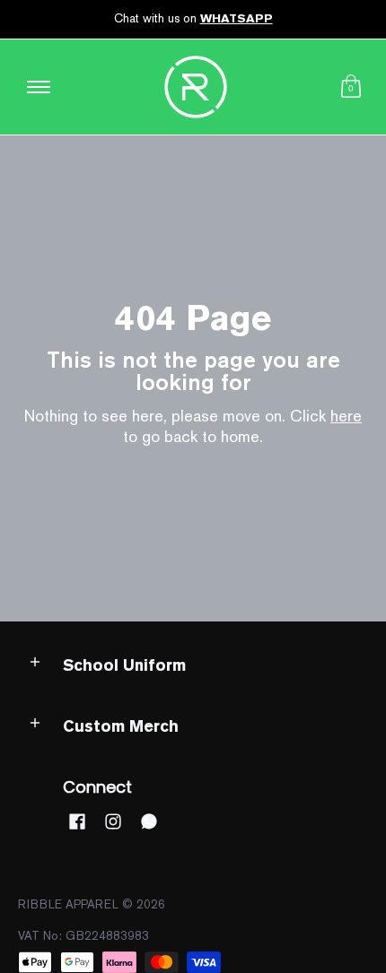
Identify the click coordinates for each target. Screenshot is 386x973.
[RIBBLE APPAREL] (196, 87)
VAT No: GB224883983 (83, 935)
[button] (351, 87)
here (346, 415)
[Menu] (37, 87)
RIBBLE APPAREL (68, 904)
